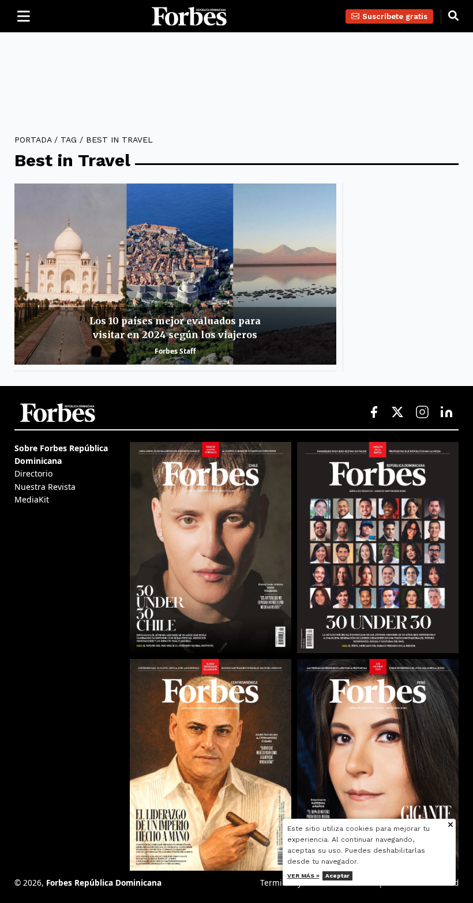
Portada (32, 139)
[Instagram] (422, 412)
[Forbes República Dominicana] (189, 16)
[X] (398, 412)
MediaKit (31, 499)
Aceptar (337, 875)
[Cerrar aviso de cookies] (450, 825)
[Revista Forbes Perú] (378, 765)
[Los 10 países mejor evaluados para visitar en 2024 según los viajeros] (175, 274)
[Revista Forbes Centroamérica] (210, 764)
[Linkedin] (446, 412)
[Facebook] (374, 412)
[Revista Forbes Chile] (210, 547)
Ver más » (303, 875)
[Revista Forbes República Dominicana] (378, 548)
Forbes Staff (175, 351)
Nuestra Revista (45, 486)
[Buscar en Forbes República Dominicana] (453, 16)
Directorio (33, 473)
